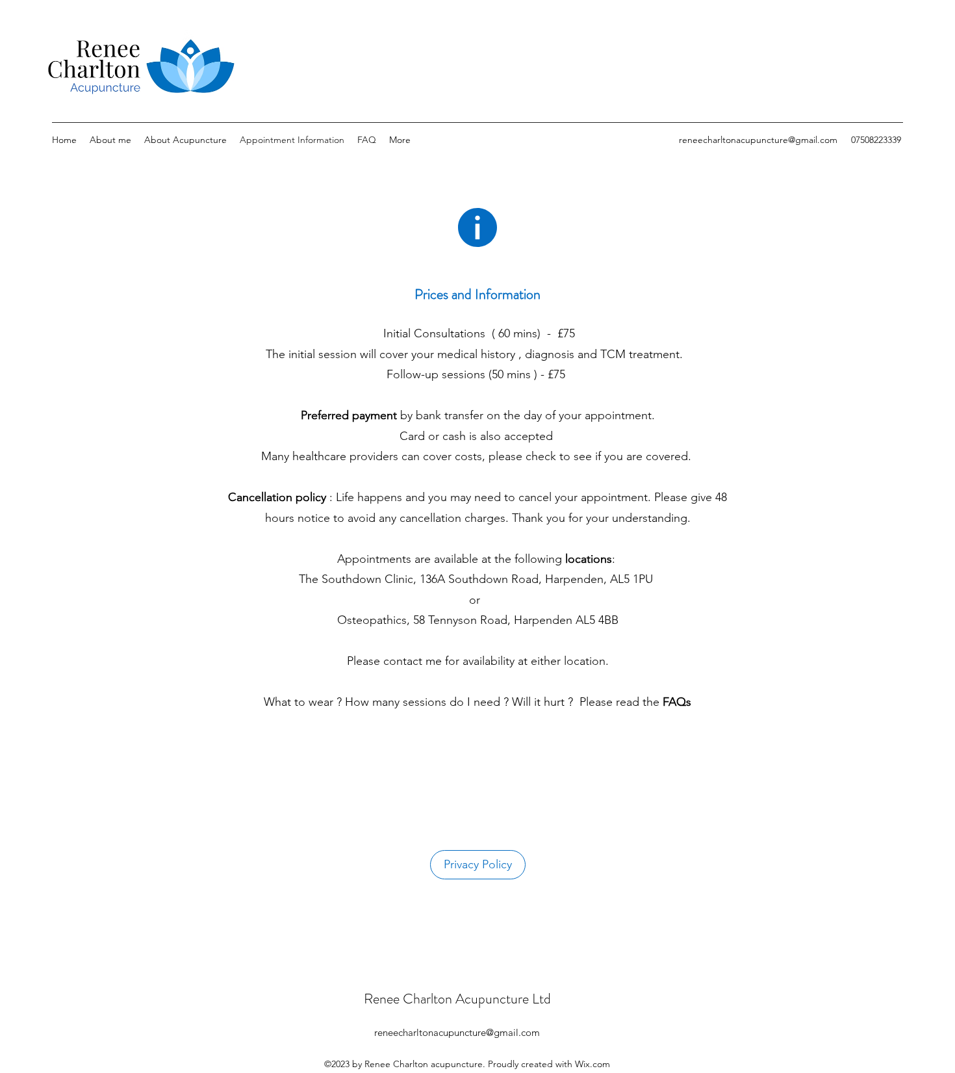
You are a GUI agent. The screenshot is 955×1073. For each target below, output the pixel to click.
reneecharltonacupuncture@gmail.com (758, 140)
